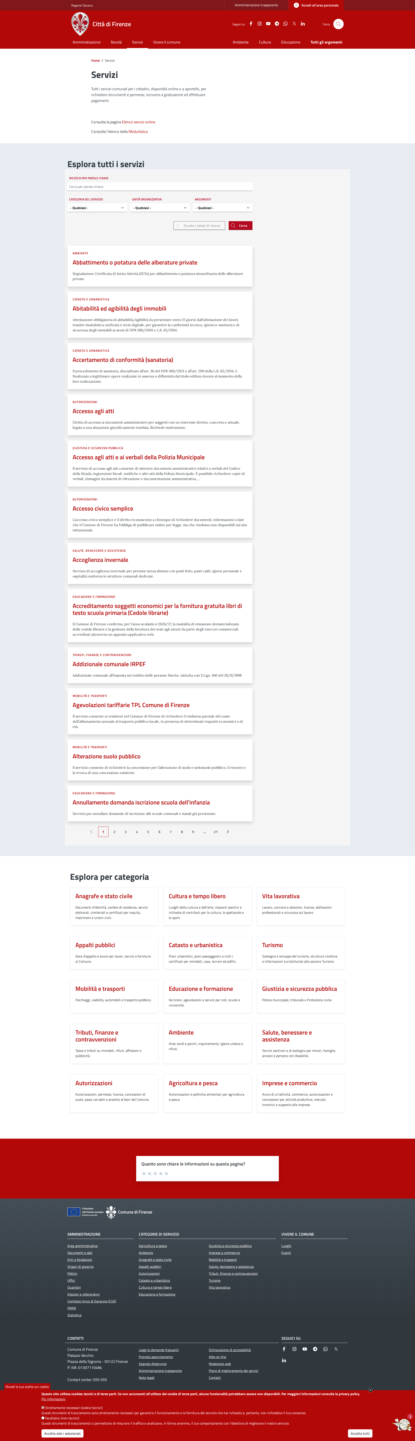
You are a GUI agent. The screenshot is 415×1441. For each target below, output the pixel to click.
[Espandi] (402, 1424)
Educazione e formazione (94, 596)
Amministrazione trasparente (256, 5)
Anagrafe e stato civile (103, 896)
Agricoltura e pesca (193, 1083)
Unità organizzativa (147, 199)
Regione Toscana (82, 5)
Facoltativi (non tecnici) (62, 1418)
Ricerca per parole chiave (89, 178)
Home (95, 60)
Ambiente (80, 253)
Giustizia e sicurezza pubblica (98, 448)
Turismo (272, 944)
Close (370, 1390)
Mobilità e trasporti (90, 695)
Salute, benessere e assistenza (99, 550)
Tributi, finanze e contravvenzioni (102, 655)
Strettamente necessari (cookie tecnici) (73, 1407)
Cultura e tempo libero (197, 896)
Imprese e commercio (289, 1083)
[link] (316, 5)
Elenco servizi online (138, 122)
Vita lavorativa (281, 896)
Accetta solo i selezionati (62, 1433)
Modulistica (138, 131)
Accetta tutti (360, 1433)
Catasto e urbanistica (91, 299)
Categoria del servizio (86, 199)
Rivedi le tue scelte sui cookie (27, 1386)
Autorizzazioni (85, 402)
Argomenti (203, 199)
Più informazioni (53, 1399)
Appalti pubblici (95, 944)
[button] (338, 24)
